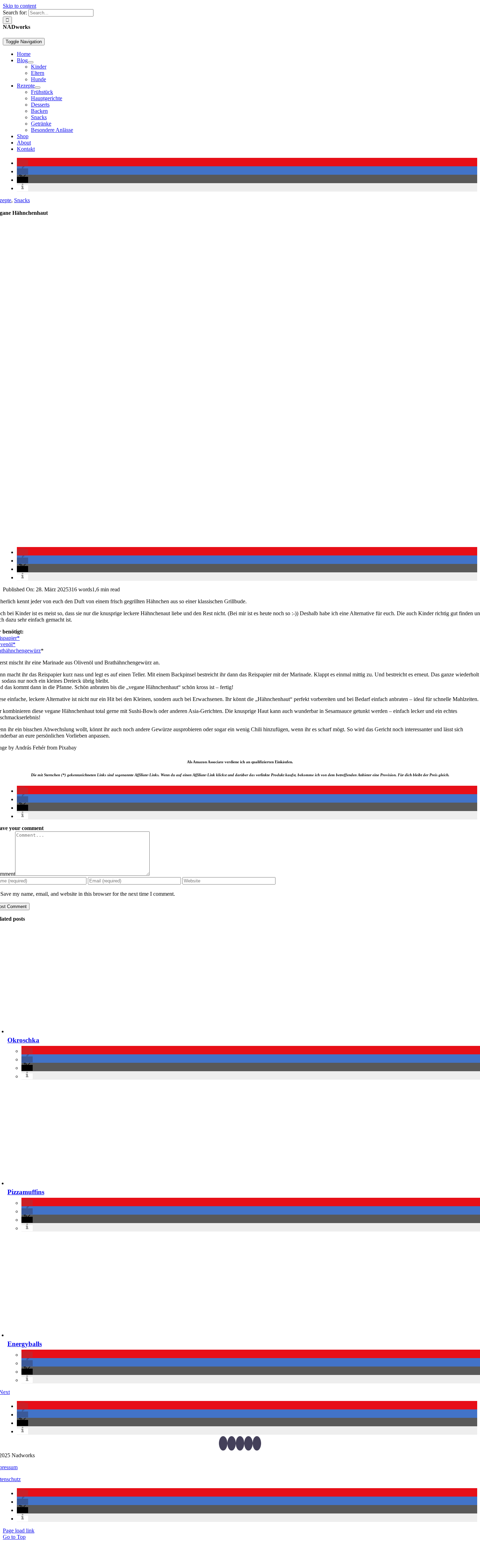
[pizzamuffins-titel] (112, 1183)
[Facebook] (223, 1443)
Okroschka (23, 1040)
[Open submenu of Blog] (30, 62)
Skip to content (19, 6)
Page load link (18, 1531)
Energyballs (24, 1344)
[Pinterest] (248, 1443)
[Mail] (257, 1443)
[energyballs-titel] (112, 1335)
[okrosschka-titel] (112, 1031)
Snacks (22, 200)
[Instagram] (240, 1443)
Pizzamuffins (25, 1192)
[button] (22, 163)
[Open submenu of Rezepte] (37, 87)
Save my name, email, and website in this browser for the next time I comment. (87, 894)
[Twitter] (231, 1443)
